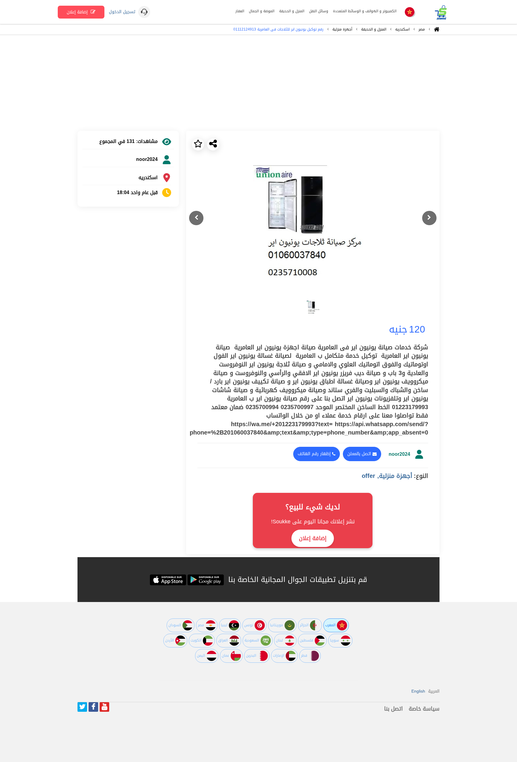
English (418, 691)
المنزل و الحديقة (373, 29)
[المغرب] (409, 12)
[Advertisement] (258, 83)
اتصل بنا (393, 709)
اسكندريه (402, 29)
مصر (422, 29)
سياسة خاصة (424, 709)
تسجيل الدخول (122, 12)
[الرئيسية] (437, 31)
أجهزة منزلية (342, 29)
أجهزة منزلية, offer (387, 475)
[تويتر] (82, 707)
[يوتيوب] (104, 707)
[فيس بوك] (93, 707)
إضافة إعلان (78, 12)
